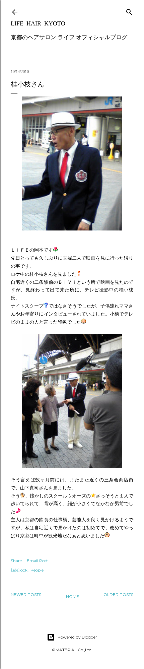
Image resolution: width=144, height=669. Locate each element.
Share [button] (16, 560)
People (37, 570)
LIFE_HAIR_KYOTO (38, 23)
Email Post (37, 560)
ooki (24, 570)
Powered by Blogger (77, 637)
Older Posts (118, 594)
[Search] (129, 10)
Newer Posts (26, 594)
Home (72, 596)
